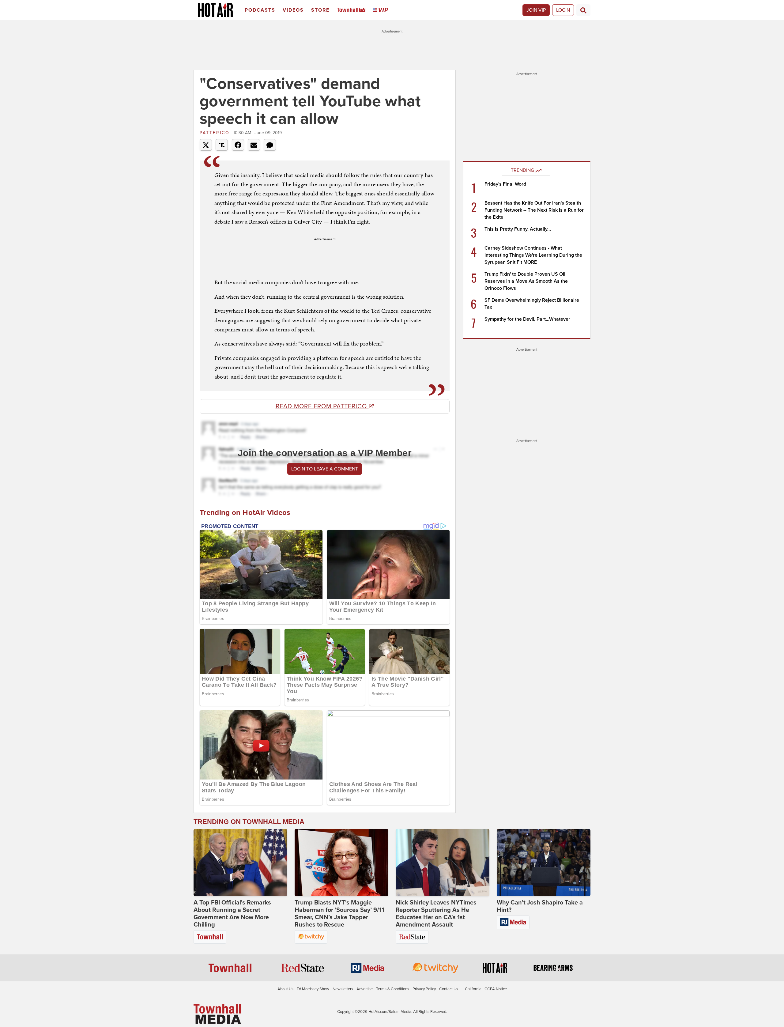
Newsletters (343, 989)
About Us (285, 989)
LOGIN (563, 10)
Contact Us (448, 989)
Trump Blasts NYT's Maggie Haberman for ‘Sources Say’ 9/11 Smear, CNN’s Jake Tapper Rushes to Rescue (339, 913)
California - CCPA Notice (486, 989)
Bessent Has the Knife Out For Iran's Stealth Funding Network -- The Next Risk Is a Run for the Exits (534, 210)
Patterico (216, 132)
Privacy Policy (424, 989)
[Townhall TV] (352, 10)
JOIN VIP (536, 10)
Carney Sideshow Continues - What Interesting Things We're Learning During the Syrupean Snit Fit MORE (533, 255)
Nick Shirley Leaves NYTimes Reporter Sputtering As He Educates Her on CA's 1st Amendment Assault (436, 913)
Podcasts (260, 10)
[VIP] (381, 10)
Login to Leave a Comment (324, 469)
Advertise (364, 989)
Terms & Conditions (392, 989)
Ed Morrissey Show (313, 989)
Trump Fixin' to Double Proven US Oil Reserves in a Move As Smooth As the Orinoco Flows (526, 281)
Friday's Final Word (505, 184)
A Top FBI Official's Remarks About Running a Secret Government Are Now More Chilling (232, 913)
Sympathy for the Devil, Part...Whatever (527, 319)
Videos (293, 10)
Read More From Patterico (322, 406)
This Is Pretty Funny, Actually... (517, 229)
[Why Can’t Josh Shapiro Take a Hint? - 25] (543, 862)
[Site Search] (583, 10)
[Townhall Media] (217, 1013)
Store (320, 10)
